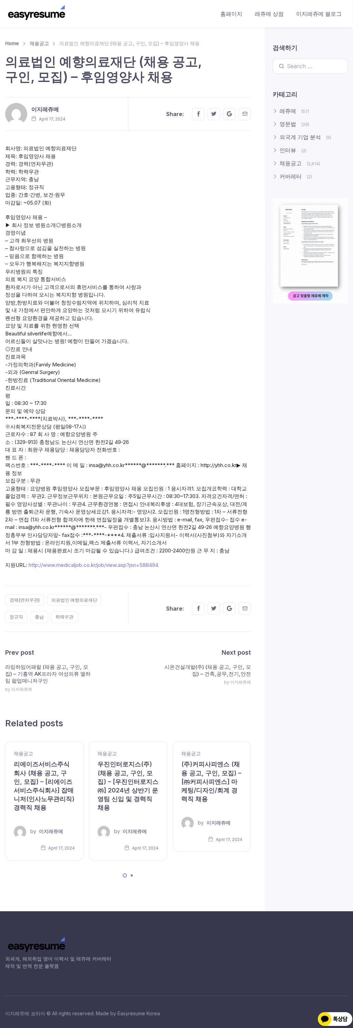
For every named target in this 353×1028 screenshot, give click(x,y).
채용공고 (39, 43)
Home (12, 43)
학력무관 (64, 617)
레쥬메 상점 (269, 13)
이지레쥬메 (45, 109)
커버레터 (291, 176)
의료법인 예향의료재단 (74, 600)
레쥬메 (288, 110)
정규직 (16, 617)
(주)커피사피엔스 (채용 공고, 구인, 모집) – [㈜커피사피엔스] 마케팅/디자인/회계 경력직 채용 (211, 781)
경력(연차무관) (25, 600)
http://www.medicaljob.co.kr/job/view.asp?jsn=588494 (93, 565)
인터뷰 (288, 150)
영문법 (288, 124)
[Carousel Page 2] (132, 875)
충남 (39, 617)
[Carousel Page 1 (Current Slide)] (125, 875)
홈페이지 (231, 13)
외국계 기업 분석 (300, 137)
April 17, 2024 (61, 848)
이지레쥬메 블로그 (319, 13)
